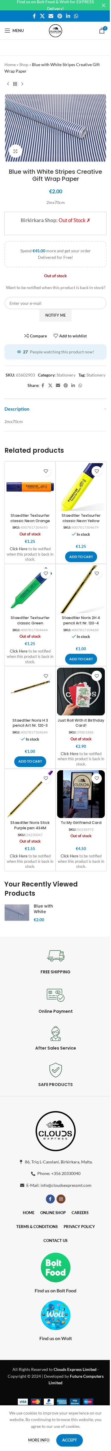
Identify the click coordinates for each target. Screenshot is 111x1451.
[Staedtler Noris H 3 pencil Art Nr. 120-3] (30, 691)
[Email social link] (51, 16)
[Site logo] (55, 30)
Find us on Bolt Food (55, 1290)
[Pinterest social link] (59, 16)
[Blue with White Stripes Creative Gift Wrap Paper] (16, 912)
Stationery (66, 374)
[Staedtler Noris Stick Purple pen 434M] (30, 794)
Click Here (19, 549)
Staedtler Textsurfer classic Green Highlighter (30, 623)
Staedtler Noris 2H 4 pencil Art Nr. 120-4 (81, 620)
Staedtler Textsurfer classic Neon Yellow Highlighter (81, 520)
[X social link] (42, 16)
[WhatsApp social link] (76, 16)
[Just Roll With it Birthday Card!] (81, 691)
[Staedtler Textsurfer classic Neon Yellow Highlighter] (81, 487)
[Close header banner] (103, 5)
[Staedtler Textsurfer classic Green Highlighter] (30, 589)
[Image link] (55, 1130)
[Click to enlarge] (15, 151)
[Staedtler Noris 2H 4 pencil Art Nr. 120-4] (81, 589)
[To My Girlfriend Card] (81, 794)
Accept (69, 1440)
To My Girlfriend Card (81, 822)
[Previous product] (8, 84)
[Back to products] (15, 84)
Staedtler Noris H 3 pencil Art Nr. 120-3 (30, 723)
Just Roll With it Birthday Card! (81, 723)
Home (10, 64)
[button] (81, 556)
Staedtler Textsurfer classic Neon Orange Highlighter (30, 520)
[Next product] (22, 84)
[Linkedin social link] (68, 16)
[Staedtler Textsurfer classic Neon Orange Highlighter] (30, 487)
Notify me (55, 315)
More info (39, 1440)
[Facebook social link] (34, 16)
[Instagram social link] (61, 1199)
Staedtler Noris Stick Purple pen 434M (30, 825)
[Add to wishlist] (46, 471)
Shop (23, 64)
